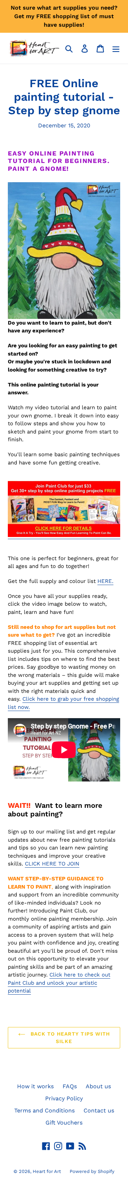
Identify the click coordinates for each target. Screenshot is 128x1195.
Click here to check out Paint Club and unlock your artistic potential (59, 983)
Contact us (99, 1110)
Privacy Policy (64, 1098)
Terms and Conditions (44, 1110)
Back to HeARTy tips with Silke (69, 1037)
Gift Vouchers (64, 1122)
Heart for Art (47, 1171)
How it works (35, 1086)
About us (98, 1086)
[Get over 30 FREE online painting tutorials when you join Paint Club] (64, 535)
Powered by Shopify (92, 1171)
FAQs (70, 1086)
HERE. (105, 581)
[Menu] (116, 48)
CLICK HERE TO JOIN (52, 863)
